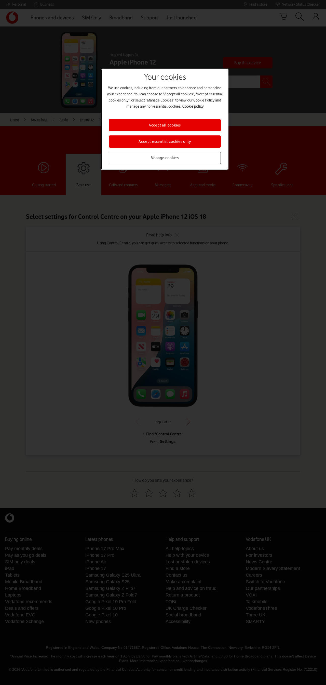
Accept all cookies (165, 125)
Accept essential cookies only (165, 141)
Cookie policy (192, 106)
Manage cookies (165, 158)
